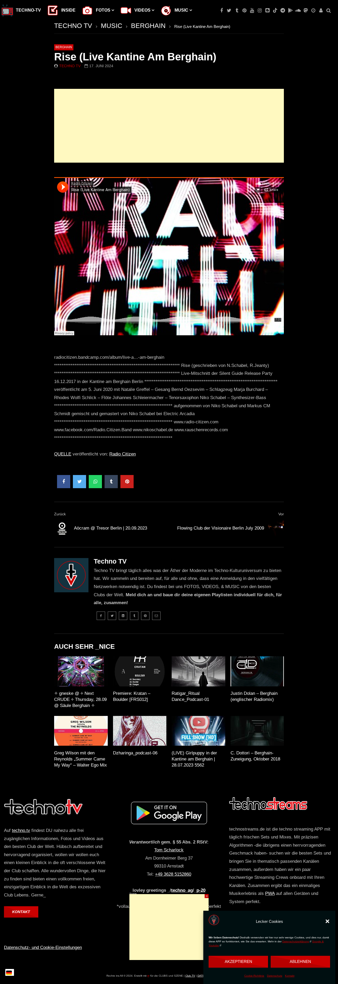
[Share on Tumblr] (111, 481)
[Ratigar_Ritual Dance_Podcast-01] (198, 671)
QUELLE (62, 454)
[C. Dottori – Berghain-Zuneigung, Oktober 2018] (257, 731)
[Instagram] (260, 10)
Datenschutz (274, 975)
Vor (281, 514)
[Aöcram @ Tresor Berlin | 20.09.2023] (62, 528)
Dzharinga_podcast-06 (135, 752)
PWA (270, 893)
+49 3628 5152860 (173, 874)
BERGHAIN (148, 25)
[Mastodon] (305, 10)
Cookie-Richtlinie (254, 975)
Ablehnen (300, 961)
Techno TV (70, 66)
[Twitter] (229, 10)
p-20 (200, 890)
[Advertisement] (169, 126)
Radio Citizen (122, 454)
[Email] (156, 616)
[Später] (313, 10)
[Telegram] (283, 10)
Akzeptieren (238, 961)
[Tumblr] (237, 10)
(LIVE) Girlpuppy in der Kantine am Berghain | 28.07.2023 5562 (194, 759)
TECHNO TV (73, 25)
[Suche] (328, 10)
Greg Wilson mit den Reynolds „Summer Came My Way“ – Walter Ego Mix (80, 759)
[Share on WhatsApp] (95, 481)
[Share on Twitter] (79, 481)
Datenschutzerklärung (295, 941)
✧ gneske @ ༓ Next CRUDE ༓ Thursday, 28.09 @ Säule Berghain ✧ (80, 699)
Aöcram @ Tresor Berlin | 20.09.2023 (110, 528)
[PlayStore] (290, 10)
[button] (327, 921)
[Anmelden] (321, 10)
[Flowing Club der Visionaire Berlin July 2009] (276, 528)
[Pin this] (127, 481)
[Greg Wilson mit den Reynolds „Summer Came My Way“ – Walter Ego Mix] (81, 731)
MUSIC (111, 25)
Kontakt (289, 975)
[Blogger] (267, 10)
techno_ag (182, 890)
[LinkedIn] (123, 616)
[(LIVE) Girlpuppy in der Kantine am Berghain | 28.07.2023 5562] (198, 731)
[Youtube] (252, 10)
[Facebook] (221, 10)
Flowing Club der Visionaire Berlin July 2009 (220, 528)
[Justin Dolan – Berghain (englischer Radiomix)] (257, 671)
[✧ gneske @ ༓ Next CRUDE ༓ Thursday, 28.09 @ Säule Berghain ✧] (81, 671)
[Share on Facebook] (63, 481)
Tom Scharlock (169, 849)
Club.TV (190, 975)
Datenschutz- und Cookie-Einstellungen (43, 947)
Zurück (60, 514)
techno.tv (21, 830)
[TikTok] (275, 10)
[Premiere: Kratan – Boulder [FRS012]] (140, 671)
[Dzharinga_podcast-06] (140, 731)
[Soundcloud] (298, 10)
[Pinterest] (244, 10)
